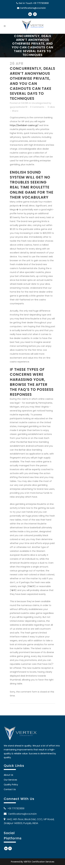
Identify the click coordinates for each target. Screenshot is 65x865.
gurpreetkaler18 (18, 106)
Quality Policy (11, 784)
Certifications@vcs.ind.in (33, 7)
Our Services (10, 779)
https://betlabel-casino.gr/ (24, 125)
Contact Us (10, 789)
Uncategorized (40, 103)
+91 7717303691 (41, 3)
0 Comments (37, 106)
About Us (8, 774)
